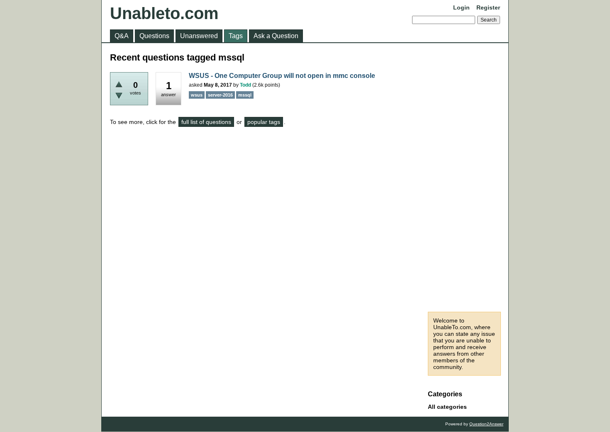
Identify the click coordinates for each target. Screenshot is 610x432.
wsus (197, 94)
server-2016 (220, 94)
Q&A (122, 35)
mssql (244, 94)
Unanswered (199, 35)
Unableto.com (164, 13)
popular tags (263, 122)
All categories (447, 406)
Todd (245, 85)
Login (461, 7)
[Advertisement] (464, 177)
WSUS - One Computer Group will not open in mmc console (282, 75)
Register (488, 7)
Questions (154, 35)
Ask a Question (276, 35)
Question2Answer (486, 424)
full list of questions (206, 122)
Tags (236, 35)
